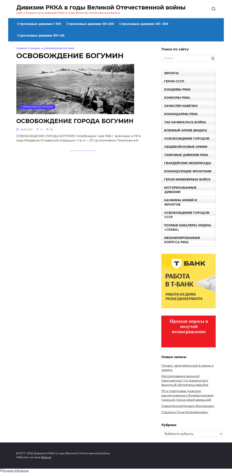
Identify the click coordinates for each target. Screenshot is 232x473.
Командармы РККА (181, 114)
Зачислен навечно (181, 106)
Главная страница (28, 48)
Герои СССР (174, 81)
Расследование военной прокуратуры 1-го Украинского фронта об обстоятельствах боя (184, 380)
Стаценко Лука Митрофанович (184, 412)
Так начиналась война (185, 122)
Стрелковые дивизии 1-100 (39, 24)
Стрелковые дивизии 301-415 (41, 35)
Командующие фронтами (187, 171)
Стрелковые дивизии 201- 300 (143, 24)
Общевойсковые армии (185, 147)
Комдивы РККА (177, 89)
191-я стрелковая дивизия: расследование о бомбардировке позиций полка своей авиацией (187, 395)
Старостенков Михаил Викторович (187, 406)
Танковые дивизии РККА (186, 155)
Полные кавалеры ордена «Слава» (187, 227)
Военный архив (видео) (185, 130)
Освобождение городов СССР (186, 215)
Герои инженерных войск (187, 179)
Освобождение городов (186, 138)
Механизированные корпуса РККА (182, 240)
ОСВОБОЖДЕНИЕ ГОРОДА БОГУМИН (74, 121)
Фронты (171, 73)
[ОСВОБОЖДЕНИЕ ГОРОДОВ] (75, 112)
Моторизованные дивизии (180, 190)
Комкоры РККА (177, 97)
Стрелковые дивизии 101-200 (90, 24)
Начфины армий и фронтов (180, 202)
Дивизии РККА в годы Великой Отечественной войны (101, 7)
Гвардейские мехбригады (187, 163)
